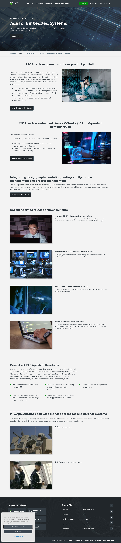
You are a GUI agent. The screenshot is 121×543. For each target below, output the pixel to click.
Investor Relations (88, 509)
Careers (64, 524)
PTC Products (17, 18)
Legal (70, 540)
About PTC (65, 509)
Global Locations (88, 529)
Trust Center (78, 540)
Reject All (18, 531)
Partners (85, 519)
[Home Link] (11, 19)
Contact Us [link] (16, 36)
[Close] (32, 515)
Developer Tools (27, 18)
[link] (22, 108)
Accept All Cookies (18, 526)
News (84, 514)
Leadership (65, 529)
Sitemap (98, 540)
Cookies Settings (108, 540)
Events (84, 524)
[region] (18, 527)
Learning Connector (68, 519)
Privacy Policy (89, 540)
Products (65, 514)
